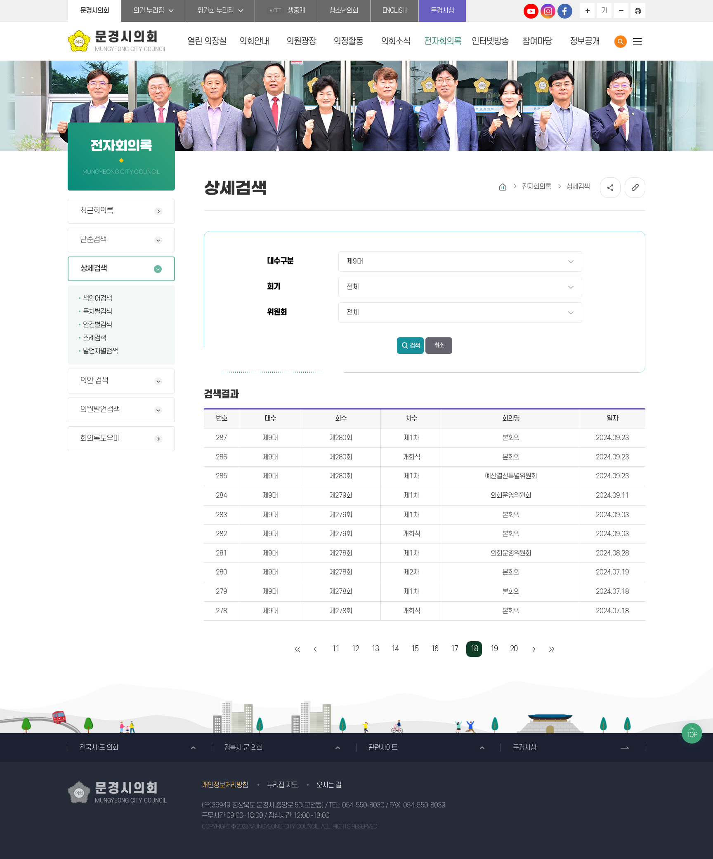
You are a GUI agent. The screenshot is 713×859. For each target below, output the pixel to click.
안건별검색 (97, 325)
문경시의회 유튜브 (531, 11)
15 (414, 649)
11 (335, 649)
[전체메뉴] (637, 41)
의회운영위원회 (511, 495)
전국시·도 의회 (99, 747)
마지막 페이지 (551, 649)
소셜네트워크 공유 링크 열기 (610, 187)
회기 (273, 286)
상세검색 (93, 268)
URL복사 (635, 187)
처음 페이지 (298, 649)
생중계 (289, 10)
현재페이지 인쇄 (637, 10)
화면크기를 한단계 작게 (621, 10)
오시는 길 (328, 785)
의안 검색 (94, 381)
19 (494, 649)
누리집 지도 (282, 785)
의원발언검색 (100, 409)
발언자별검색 (100, 351)
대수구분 (280, 261)
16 (434, 649)
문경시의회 (94, 10)
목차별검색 (97, 311)
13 (375, 649)
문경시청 (442, 10)
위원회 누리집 (215, 10)
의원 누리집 (148, 10)
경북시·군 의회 (243, 747)
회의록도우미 (100, 438)
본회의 (510, 438)
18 (474, 649)
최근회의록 (96, 211)
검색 (415, 345)
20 (513, 649)
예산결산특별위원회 (511, 476)
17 (454, 649)
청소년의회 (343, 10)
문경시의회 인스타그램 (548, 11)
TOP (692, 735)
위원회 (277, 312)
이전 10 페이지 (315, 649)
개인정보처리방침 (225, 785)
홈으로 (502, 187)
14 (395, 649)
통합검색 (620, 41)
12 (355, 649)
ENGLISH (394, 10)
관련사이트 (382, 747)
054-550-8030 (363, 805)
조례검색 (94, 338)
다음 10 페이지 (533, 649)
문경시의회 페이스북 (564, 11)
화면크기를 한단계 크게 (587, 10)
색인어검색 (97, 298)
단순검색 (93, 239)
